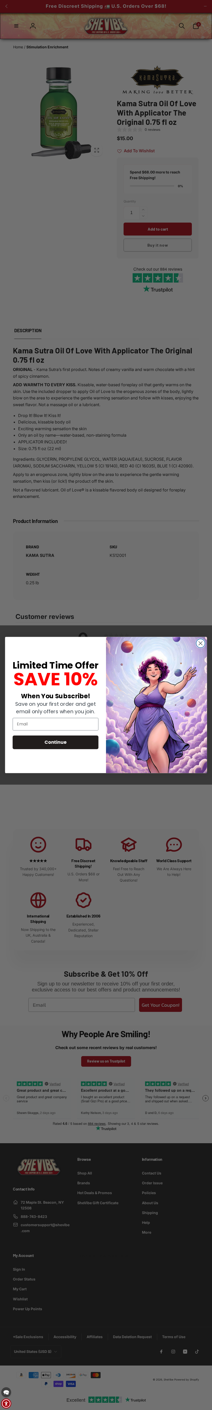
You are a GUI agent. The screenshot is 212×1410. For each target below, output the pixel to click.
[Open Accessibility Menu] (6, 1403)
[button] (6, 1392)
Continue (55, 742)
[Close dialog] (200, 643)
